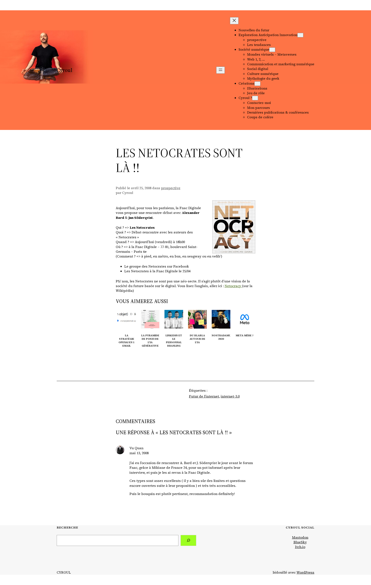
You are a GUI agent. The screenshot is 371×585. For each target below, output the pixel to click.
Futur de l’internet (204, 396)
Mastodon (300, 537)
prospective (170, 188)
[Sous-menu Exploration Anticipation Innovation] (300, 35)
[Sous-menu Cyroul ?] (255, 98)
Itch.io (300, 546)
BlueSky (300, 542)
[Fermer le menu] (234, 20)
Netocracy (233, 285)
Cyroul (64, 70)
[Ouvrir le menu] (220, 70)
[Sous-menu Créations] (257, 83)
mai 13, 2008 (139, 453)
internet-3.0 (230, 396)
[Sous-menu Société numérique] (272, 49)
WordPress (305, 572)
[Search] (188, 540)
